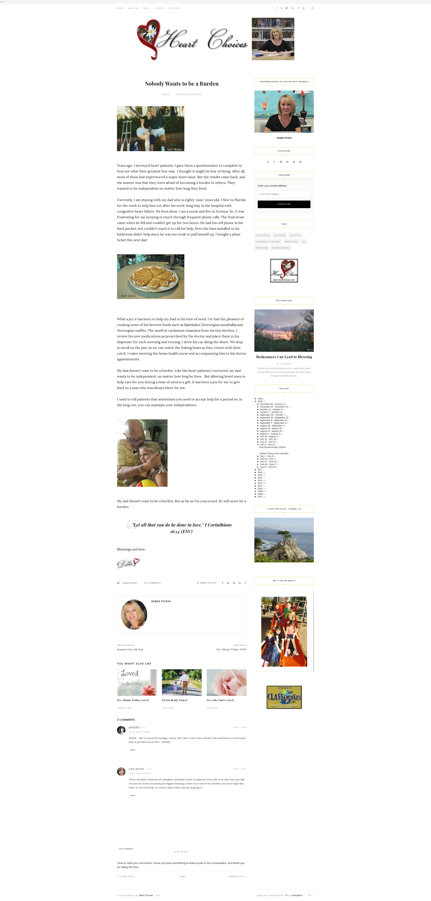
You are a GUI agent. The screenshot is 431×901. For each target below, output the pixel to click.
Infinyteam (297, 895)
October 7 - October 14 (271, 412)
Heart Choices (146, 895)
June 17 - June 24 (268, 461)
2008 (260, 494)
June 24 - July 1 (267, 459)
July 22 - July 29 (268, 439)
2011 (260, 486)
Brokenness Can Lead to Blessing (284, 357)
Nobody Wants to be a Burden (274, 453)
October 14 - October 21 (272, 409)
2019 (260, 399)
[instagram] (281, 8)
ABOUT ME (133, 8)
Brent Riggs (262, 248)
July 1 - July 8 (267, 456)
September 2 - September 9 (273, 423)
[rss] (304, 8)
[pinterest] (299, 8)
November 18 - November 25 (274, 407)
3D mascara (280, 235)
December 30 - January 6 (272, 404)
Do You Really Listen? (175, 700)
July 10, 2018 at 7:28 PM (139, 732)
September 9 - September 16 (273, 420)
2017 (260, 470)
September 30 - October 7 (272, 415)
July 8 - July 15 (267, 444)
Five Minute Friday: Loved (133, 700)
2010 (260, 488)
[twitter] (286, 8)
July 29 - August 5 (269, 436)
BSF (304, 241)
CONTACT (160, 8)
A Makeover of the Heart (268, 241)
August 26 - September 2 (272, 426)
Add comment (126, 849)
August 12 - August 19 (271, 431)
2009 (260, 491)
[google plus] (293, 8)
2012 (260, 483)
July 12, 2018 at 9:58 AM (140, 773)
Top (310, 895)
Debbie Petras (129, 583)
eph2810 (134, 728)
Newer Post (237, 876)
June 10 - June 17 (268, 464)
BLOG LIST (175, 8)
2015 (260, 475)
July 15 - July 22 (268, 442)
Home (182, 876)
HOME (120, 8)
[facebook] (277, 8)
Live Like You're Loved (220, 700)
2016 (260, 472)
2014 (260, 478)
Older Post (127, 876)
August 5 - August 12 (270, 434)
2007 (260, 496)
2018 (260, 401)
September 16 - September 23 (274, 417)
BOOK (147, 8)
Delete (236, 727)
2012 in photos (263, 235)
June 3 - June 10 (268, 467)
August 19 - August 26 (271, 428)
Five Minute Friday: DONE (272, 447)
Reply (244, 727)
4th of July (295, 235)
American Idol (291, 241)
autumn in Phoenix (281, 248)
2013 (260, 480)
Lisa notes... (138, 769)
